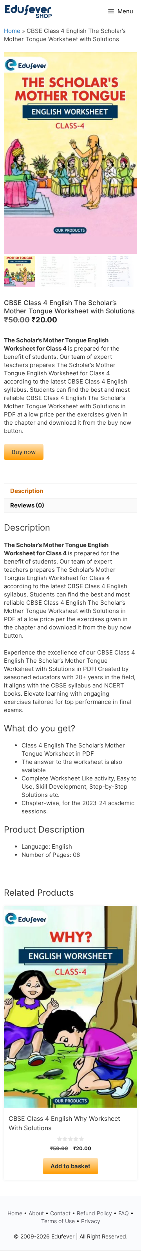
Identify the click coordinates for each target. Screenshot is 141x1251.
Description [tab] (26, 491)
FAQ (123, 1213)
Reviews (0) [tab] (27, 505)
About (36, 1213)
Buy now (24, 452)
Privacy (90, 1221)
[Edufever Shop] (28, 11)
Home (12, 31)
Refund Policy (94, 1213)
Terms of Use (58, 1221)
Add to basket (70, 1166)
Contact (60, 1213)
